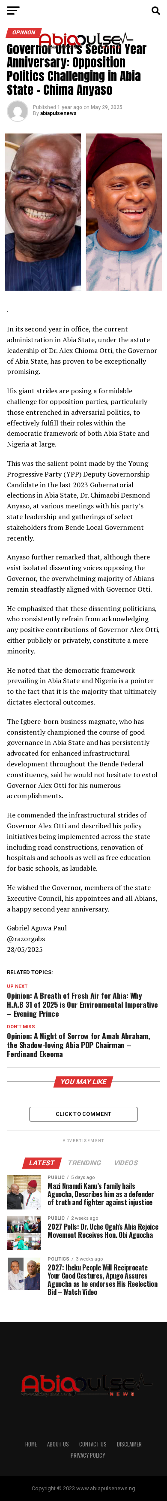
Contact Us (93, 1444)
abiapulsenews (58, 113)
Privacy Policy (88, 1455)
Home (31, 1444)
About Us (58, 1444)
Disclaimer (129, 1444)
